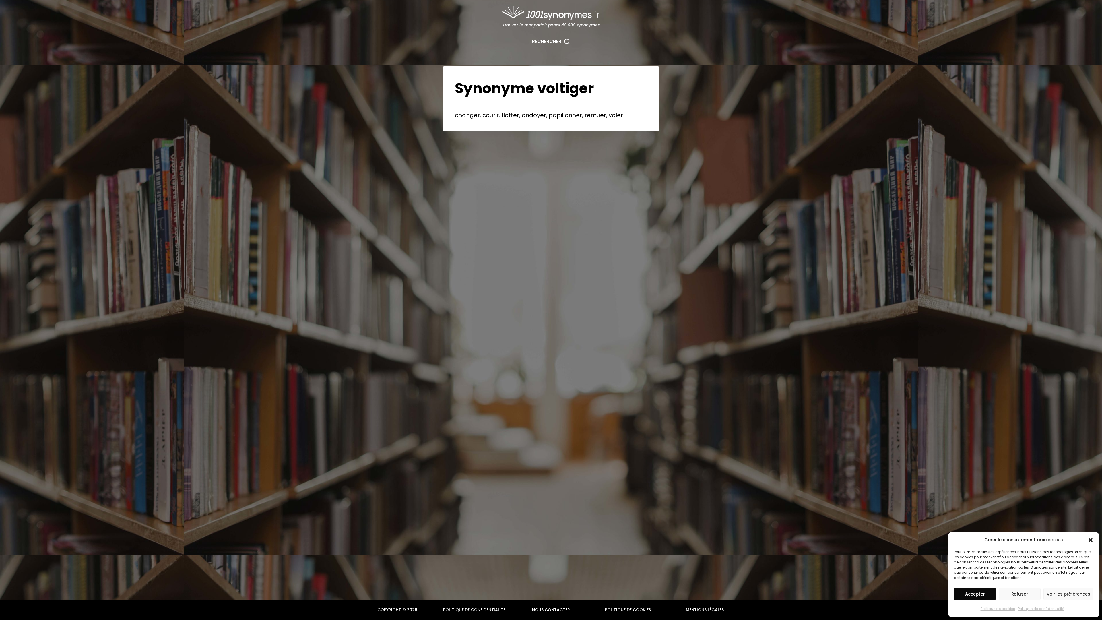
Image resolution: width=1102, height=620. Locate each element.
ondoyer (534, 115)
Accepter (975, 594)
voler (616, 115)
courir (490, 115)
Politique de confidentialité (1041, 608)
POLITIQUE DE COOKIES (628, 610)
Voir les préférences (1068, 594)
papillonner (565, 115)
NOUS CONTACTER (551, 610)
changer (467, 115)
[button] (1090, 540)
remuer (595, 115)
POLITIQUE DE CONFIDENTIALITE (474, 610)
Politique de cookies (998, 608)
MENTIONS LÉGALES (705, 610)
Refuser (1019, 594)
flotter (510, 115)
